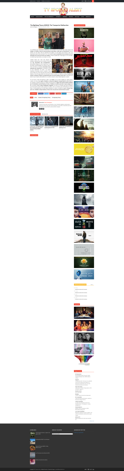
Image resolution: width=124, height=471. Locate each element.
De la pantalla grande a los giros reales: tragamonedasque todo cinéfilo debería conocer (82, 376)
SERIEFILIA (88, 16)
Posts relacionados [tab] (35, 114)
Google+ (58, 93)
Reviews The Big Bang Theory (44, 97)
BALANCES (71, 16)
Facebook (41, 93)
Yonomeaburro (78, 407)
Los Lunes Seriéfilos (79, 411)
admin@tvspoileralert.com (60, 469)
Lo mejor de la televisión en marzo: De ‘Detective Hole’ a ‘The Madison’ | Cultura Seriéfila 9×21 (83, 404)
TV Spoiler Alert (37, 469)
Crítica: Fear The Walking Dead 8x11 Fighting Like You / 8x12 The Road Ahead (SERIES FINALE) (36, 128)
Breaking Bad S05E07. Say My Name (42, 439)
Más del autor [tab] (45, 114)
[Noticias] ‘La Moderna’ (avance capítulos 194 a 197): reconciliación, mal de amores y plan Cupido (83, 414)
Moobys (77, 394)
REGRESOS (65, 16)
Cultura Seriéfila (79, 401)
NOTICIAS (77, 16)
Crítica (35, 97)
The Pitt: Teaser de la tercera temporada (82, 395)
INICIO (32, 16)
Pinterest (52, 93)
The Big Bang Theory (56, 97)
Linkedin (64, 93)
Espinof (77, 379)
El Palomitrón (78, 374)
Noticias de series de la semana (81, 289)
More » (92, 284)
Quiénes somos (33, 1)
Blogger (53, 469)
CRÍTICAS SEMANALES (48, 16)
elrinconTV (77, 417)
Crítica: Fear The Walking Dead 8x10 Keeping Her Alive (51, 127)
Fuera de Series (78, 386)
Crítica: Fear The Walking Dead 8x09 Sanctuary (66, 127)
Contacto (38, 1)
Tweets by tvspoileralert (78, 432)
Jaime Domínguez (48, 102)
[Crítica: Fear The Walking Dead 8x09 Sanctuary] (66, 121)
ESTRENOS (58, 16)
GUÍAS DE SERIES (39, 16)
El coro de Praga (78, 392)
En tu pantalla (78, 397)
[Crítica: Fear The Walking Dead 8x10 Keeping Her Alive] (51, 121)
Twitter (46, 93)
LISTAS (82, 16)
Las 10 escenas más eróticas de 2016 (43, 453)
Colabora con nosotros (45, 1)
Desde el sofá (78, 391)
